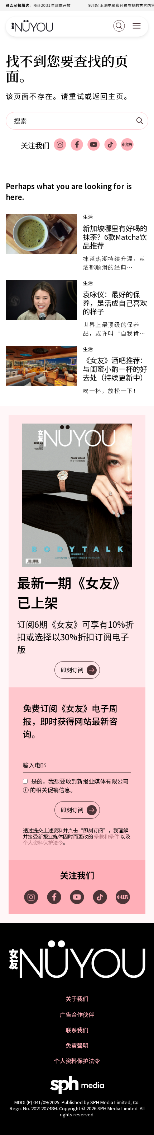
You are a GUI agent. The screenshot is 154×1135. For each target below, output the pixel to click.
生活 (88, 216)
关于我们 (77, 998)
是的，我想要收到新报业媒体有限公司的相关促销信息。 (76, 785)
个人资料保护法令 (43, 842)
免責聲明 (77, 1045)
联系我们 (77, 1030)
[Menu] (137, 26)
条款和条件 (106, 836)
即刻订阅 (72, 669)
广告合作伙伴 (77, 1014)
